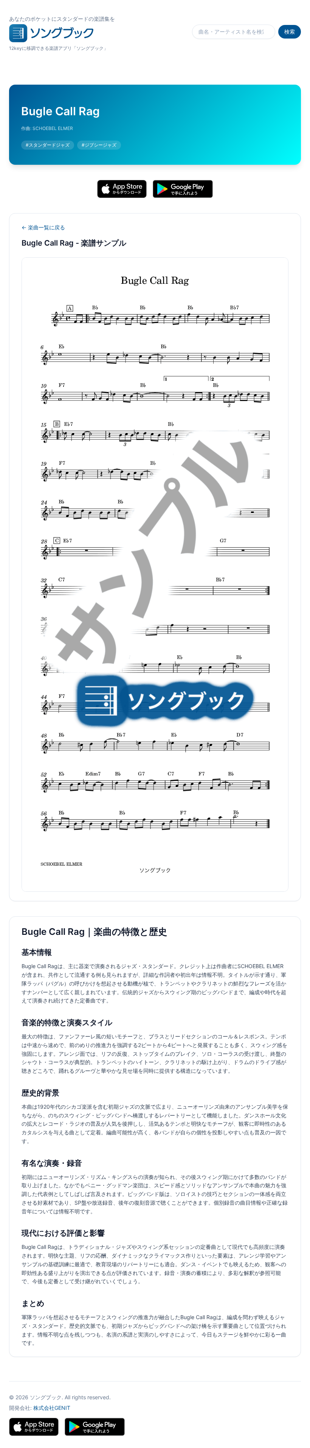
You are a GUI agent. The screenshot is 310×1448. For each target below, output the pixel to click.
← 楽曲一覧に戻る (43, 227)
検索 (289, 31)
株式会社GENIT (51, 1408)
